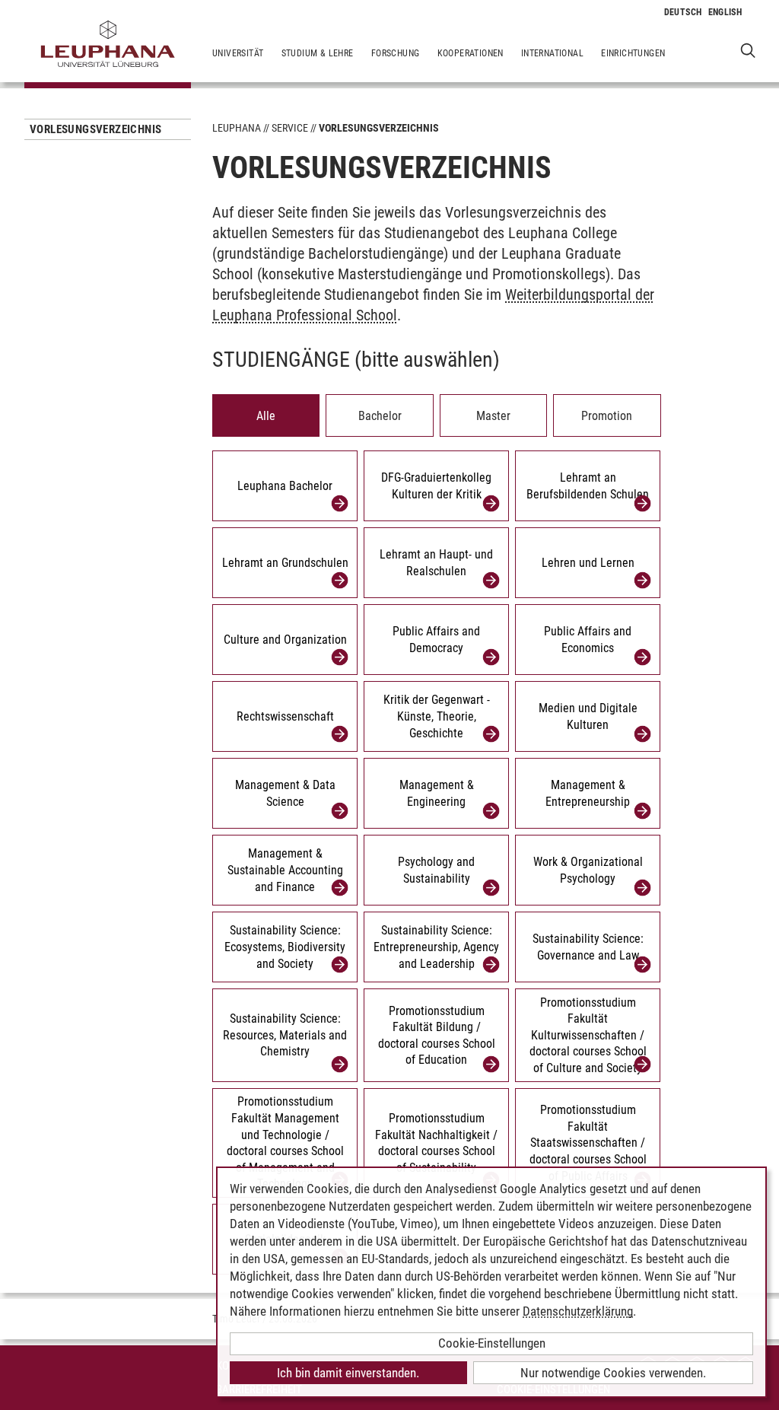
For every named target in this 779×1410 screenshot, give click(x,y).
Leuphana (236, 128)
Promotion (606, 416)
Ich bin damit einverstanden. (348, 1372)
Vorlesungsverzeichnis (95, 129)
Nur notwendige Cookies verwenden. (613, 1372)
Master (493, 416)
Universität (237, 53)
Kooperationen (470, 53)
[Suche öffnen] (748, 50)
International (552, 53)
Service (290, 128)
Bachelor (380, 416)
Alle (265, 416)
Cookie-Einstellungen (491, 1343)
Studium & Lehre (317, 53)
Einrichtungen (633, 53)
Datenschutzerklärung (578, 1311)
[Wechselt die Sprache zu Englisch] (725, 12)
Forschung (395, 53)
